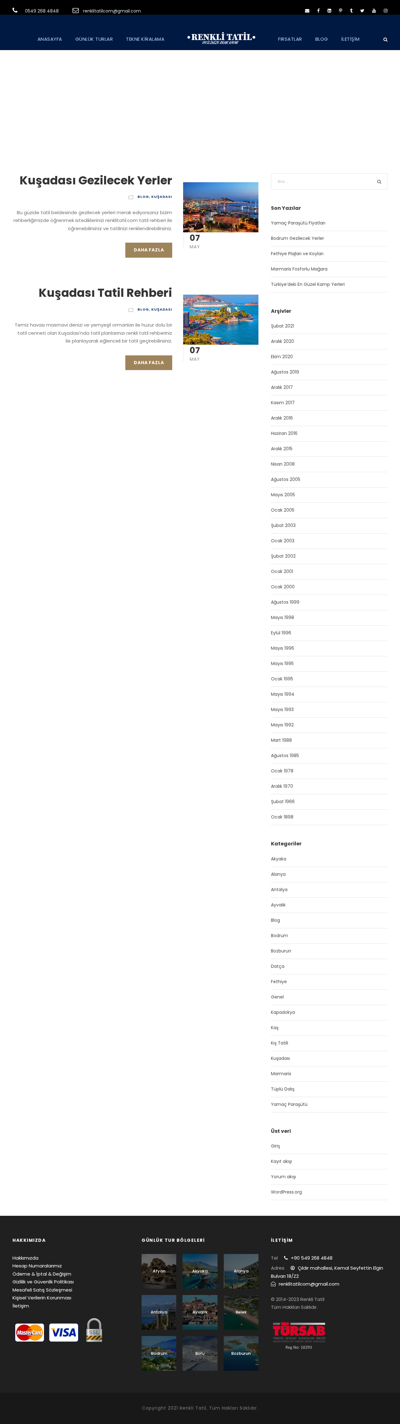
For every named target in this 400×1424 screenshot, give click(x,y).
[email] (307, 11)
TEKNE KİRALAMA (145, 39)
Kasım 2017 (283, 403)
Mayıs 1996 (282, 648)
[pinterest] (340, 11)
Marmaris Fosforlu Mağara (299, 269)
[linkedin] (329, 11)
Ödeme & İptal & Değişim (41, 1274)
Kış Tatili (279, 1043)
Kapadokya (283, 1012)
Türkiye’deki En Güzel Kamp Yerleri (308, 284)
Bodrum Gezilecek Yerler (297, 238)
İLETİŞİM (350, 39)
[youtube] (374, 11)
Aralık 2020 (282, 341)
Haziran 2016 (284, 433)
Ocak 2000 (283, 587)
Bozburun (281, 951)
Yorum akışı (283, 1177)
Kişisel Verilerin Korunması (41, 1297)
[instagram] (386, 11)
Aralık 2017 (282, 387)
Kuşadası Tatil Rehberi (105, 293)
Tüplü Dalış (282, 1089)
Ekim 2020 (282, 356)
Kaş (274, 1027)
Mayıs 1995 (282, 663)
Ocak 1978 (282, 771)
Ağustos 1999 (285, 602)
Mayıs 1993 (282, 709)
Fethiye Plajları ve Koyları (297, 253)
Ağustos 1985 (285, 755)
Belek (241, 1312)
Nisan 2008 (283, 464)
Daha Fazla (149, 250)
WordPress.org (286, 1192)
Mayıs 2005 (283, 495)
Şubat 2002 (283, 556)
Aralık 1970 (282, 786)
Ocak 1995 (282, 679)
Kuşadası (161, 196)
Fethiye (279, 981)
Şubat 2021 (282, 326)
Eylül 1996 (281, 633)
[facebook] (318, 11)
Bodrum (279, 935)
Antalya (279, 889)
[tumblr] (351, 11)
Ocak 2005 (282, 510)
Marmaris (281, 1074)
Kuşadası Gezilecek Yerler (96, 180)
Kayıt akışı (281, 1161)
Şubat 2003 (283, 525)
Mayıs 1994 (282, 694)
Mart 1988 (281, 740)
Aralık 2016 (282, 418)
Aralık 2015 (281, 449)
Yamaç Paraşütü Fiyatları (298, 223)
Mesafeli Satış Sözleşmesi (42, 1290)
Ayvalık (278, 905)
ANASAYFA (50, 39)
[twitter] (362, 11)
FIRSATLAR (290, 39)
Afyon (159, 1271)
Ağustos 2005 (285, 479)
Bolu (199, 1353)
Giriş (275, 1146)
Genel (277, 997)
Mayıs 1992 (282, 725)
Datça (277, 966)
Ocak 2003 (282, 541)
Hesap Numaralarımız (37, 1265)
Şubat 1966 (283, 801)
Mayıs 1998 (282, 617)
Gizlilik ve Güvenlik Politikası (43, 1281)
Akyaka (278, 859)
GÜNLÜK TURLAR (94, 39)
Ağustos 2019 (285, 372)
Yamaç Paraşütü (289, 1104)
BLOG (321, 39)
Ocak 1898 (282, 817)
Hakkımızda (25, 1258)
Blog (143, 196)
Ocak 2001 (282, 571)
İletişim (20, 1306)
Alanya (278, 874)
